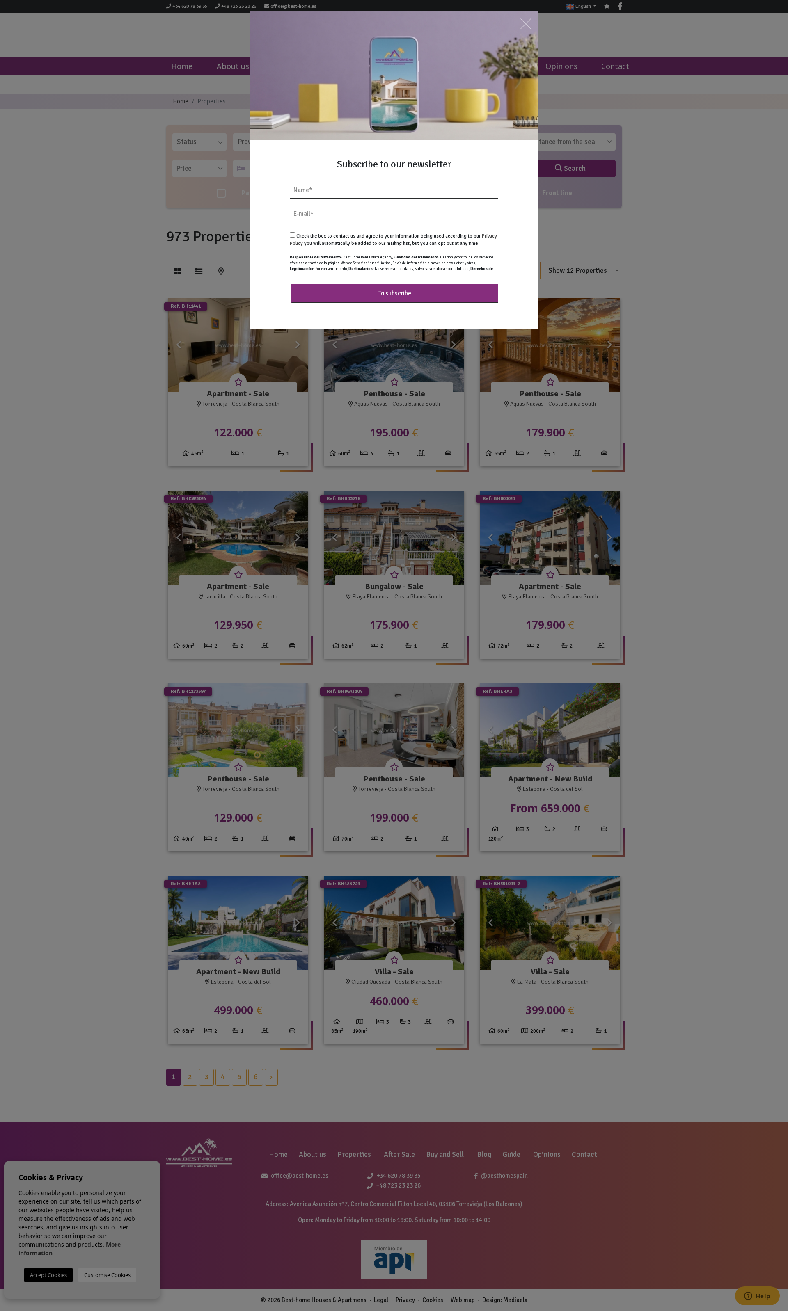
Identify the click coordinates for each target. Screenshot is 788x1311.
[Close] (526, 23)
